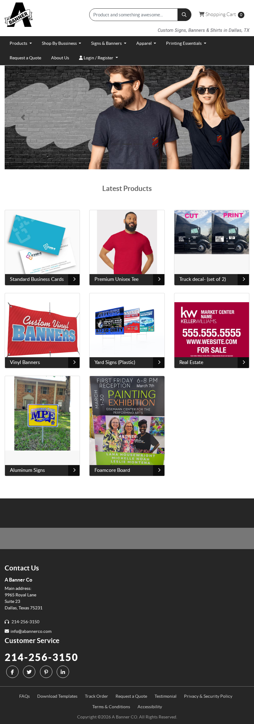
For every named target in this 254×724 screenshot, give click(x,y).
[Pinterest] (47, 672)
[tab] (115, 144)
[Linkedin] (64, 672)
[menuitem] (21, 43)
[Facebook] (13, 672)
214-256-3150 (41, 657)
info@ (16, 631)
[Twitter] (30, 672)
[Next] (231, 117)
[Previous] (23, 117)
